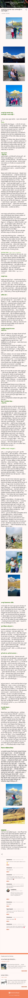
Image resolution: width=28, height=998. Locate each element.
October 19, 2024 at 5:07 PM (18, 917)
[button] (26, 10)
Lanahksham (13, 889)
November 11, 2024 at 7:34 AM (18, 924)
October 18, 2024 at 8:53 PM (18, 867)
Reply (8, 864)
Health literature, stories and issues (14, 3)
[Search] (26, 3)
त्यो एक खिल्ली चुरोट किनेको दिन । (8, 959)
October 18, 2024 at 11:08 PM (16, 890)
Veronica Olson (17, 995)
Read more (24, 971)
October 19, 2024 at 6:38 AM (18, 902)
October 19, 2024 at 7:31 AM (18, 909)
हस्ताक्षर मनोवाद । (5, 975)
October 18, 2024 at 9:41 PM (18, 874)
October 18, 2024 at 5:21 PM (18, 859)
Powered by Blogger (14, 992)
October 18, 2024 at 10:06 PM (18, 884)
